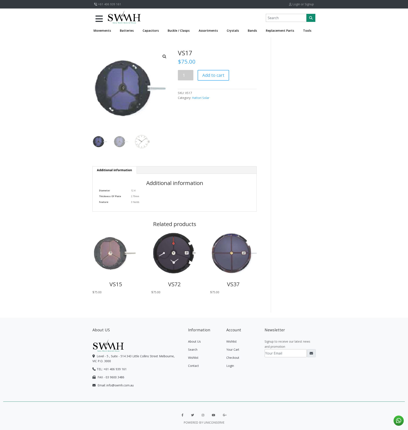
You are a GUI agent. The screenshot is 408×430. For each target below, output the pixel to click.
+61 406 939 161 (109, 4)
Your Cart (232, 349)
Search (192, 349)
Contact (193, 366)
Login (230, 366)
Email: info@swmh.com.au (115, 385)
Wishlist (193, 358)
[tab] (114, 170)
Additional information (114, 170)
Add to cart (213, 75)
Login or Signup (303, 4)
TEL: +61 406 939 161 (112, 369)
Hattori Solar (200, 98)
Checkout (232, 358)
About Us (194, 341)
